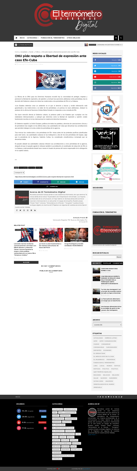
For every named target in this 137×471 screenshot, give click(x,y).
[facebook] (98, 397)
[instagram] (119, 397)
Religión (115, 375)
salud (96, 378)
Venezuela (98, 387)
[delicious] (122, 397)
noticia (117, 365)
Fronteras (111, 359)
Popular (107, 263)
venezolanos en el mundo (104, 384)
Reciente (97, 263)
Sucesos (104, 378)
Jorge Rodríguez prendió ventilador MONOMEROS (73, 244)
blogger (26, 262)
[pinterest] (106, 397)
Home (17, 52)
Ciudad (96, 344)
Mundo (31, 52)
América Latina (111, 338)
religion (106, 375)
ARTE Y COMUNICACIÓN (108, 341)
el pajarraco (99, 359)
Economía (107, 350)
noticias (97, 368)
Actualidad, (29, 64)
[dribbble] (111, 397)
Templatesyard (65, 469)
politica (106, 368)
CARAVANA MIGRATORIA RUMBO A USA (102, 45)
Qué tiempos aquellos (102, 372)
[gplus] (103, 397)
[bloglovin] (108, 397)
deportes (97, 350)
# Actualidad (23, 167)
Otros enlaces (73, 38)
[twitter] (100, 397)
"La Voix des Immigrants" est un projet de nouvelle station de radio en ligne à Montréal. (111, 291)
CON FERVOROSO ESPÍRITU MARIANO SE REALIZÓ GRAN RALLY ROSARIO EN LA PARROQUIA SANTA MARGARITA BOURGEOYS (110, 280)
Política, (40, 64)
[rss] (114, 397)
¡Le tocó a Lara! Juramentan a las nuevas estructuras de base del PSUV (50, 245)
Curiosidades (111, 347)
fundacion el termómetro (104, 362)
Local (42, 230)
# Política (39, 167)
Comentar (54, 186)
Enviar (62, 182)
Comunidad (105, 344)
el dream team (19, 230)
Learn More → (92, 434)
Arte (95, 341)
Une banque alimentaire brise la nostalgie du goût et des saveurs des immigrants (111, 308)
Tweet (25, 182)
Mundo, (36, 64)
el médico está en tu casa (104, 356)
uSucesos (109, 381)
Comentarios (118, 263)
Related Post (19, 225)
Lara (95, 365)
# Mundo (31, 167)
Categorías (32, 38)
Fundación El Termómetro (53, 38)
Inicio (22, 38)
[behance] (116, 397)
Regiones (97, 375)
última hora (98, 381)
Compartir (44, 182)
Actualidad (84, 44)
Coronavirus (99, 347)
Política (37, 52)
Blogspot (86, 469)
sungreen (113, 378)
